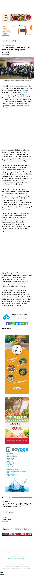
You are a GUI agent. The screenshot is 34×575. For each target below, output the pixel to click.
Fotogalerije (12, 41)
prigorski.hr (23, 92)
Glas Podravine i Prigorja (19, 314)
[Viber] (10, 323)
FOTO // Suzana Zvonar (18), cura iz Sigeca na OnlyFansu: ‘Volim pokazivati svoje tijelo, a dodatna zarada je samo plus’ (17, 504)
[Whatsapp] (13, 323)
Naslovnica (5, 41)
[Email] (23, 323)
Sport (12, 45)
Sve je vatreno (7, 519)
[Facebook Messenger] (17, 323)
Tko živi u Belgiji (8, 513)
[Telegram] (20, 323)
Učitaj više (4, 521)
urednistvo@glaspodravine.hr (18, 319)
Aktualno (5, 517)
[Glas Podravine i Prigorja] (6, 317)
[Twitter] (26, 323)
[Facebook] (7, 323)
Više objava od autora (16, 316)
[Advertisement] (17, 128)
